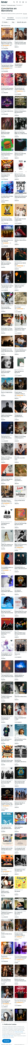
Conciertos (10, 18)
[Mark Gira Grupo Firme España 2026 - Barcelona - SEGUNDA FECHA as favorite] (11, 162)
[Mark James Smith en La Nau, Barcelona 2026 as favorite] (25, 726)
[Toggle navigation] (26, 2)
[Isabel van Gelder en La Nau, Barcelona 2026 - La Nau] (7, 536)
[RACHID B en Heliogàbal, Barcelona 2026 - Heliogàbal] (21, 751)
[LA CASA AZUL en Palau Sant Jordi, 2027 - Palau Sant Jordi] (7, 187)
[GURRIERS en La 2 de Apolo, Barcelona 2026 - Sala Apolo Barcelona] (7, 341)
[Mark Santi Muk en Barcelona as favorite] (25, 683)
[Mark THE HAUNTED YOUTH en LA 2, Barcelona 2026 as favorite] (11, 662)
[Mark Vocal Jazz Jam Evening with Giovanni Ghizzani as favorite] (25, 943)
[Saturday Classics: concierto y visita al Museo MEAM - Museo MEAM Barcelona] (7, 491)
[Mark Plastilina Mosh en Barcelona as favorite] (11, 619)
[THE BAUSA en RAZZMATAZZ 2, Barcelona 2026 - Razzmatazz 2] (21, 406)
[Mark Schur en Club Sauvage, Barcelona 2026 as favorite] (25, 510)
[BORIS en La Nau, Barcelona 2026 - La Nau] (7, 123)
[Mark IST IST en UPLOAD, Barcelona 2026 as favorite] (11, 768)
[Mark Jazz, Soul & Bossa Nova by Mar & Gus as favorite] (11, 966)
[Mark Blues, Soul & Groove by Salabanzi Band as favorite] (25, 531)
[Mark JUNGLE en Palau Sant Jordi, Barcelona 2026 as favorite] (25, 29)
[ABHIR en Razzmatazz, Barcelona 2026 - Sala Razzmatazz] (7, 406)
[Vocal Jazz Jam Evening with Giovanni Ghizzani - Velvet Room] (21, 948)
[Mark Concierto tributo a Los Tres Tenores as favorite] (11, 227)
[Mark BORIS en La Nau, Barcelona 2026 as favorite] (11, 119)
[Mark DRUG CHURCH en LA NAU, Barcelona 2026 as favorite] (25, 619)
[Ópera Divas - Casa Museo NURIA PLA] (7, 948)
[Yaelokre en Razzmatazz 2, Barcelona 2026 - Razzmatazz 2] (21, 470)
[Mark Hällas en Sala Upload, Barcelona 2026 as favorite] (11, 466)
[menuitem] (3, 18)
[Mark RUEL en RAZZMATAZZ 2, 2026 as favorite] (25, 705)
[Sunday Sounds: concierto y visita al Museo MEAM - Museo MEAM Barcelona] (21, 925)
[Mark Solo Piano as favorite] (11, 856)
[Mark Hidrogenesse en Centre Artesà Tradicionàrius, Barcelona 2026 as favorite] (11, 705)
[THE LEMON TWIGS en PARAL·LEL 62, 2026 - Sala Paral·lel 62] (21, 320)
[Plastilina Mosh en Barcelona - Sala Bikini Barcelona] (7, 624)
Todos (3, 18)
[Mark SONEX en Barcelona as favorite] (11, 921)
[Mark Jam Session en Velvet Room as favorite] (25, 250)
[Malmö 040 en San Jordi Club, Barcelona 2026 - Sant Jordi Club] (21, 187)
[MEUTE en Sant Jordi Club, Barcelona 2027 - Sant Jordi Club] (21, 166)
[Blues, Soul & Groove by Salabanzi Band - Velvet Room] (21, 536)
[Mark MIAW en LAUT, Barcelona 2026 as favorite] (11, 878)
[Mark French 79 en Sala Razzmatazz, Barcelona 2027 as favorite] (11, 577)
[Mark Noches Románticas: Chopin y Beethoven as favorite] (25, 1010)
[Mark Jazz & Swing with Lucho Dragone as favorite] (11, 987)
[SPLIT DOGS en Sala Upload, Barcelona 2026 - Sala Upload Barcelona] (21, 773)
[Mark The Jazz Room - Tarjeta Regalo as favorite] (25, 52)
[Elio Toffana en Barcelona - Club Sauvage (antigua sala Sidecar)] (21, 904)
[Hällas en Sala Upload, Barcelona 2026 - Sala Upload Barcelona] (7, 470)
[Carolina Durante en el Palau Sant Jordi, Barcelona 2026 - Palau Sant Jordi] (7, 145)
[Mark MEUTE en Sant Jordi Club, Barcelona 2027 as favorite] (25, 162)
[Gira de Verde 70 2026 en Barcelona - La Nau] (21, 210)
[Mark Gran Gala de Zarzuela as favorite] (25, 987)
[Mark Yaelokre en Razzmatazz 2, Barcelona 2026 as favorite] (25, 466)
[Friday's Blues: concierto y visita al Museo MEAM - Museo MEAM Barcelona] (21, 384)
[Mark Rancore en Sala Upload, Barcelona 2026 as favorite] (11, 294)
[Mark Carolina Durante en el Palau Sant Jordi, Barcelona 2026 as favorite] (11, 140)
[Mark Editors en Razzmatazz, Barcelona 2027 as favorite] (25, 98)
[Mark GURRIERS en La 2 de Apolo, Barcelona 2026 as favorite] (11, 337)
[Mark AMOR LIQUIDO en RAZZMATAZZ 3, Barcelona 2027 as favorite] (25, 662)
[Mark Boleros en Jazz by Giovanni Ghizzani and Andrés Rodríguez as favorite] (25, 966)
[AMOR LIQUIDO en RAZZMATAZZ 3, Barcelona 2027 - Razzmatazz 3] (21, 666)
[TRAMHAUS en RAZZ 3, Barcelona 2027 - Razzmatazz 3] (7, 904)
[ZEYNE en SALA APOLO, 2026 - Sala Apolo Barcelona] (21, 231)
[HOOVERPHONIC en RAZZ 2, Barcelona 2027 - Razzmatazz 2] (21, 558)
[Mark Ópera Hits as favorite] (25, 641)
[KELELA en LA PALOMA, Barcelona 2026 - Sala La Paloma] (21, 145)
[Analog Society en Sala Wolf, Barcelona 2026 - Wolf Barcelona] (7, 751)
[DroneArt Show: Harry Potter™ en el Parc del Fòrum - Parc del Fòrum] (7, 794)
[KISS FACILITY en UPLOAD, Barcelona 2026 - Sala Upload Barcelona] (7, 428)
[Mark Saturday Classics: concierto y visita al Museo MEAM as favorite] (11, 487)
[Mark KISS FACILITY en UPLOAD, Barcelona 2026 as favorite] (11, 423)
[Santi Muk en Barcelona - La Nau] (21, 688)
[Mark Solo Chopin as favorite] (25, 294)
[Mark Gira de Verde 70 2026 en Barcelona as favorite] (25, 206)
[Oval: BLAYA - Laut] (7, 1015)
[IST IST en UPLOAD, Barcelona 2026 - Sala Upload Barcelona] (7, 773)
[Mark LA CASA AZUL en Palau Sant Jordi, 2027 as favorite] (11, 183)
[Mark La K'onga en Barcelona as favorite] (11, 98)
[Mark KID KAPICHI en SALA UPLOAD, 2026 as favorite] (25, 856)
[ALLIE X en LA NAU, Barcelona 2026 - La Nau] (7, 362)
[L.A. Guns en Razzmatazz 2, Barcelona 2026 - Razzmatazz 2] (21, 581)
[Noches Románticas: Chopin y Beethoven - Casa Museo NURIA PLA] (21, 1015)
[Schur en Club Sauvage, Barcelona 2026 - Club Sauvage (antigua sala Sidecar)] (21, 514)
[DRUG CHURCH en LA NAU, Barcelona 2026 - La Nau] (21, 624)
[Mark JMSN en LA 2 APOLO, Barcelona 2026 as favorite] (11, 445)
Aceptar (6, 1041)
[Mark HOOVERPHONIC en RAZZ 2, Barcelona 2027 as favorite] (25, 554)
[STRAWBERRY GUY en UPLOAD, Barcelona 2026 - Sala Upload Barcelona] (7, 645)
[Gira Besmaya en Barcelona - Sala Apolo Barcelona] (7, 514)
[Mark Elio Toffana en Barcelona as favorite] (25, 899)
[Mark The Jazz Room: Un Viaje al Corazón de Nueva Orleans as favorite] (25, 75)
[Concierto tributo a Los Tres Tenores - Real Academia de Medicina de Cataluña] (7, 231)
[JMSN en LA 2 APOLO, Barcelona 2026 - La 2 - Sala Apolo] (7, 449)
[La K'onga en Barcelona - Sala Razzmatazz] (7, 102)
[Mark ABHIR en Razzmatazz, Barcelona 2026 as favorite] (11, 402)
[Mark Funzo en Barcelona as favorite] (25, 487)
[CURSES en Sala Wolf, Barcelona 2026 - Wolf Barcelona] (7, 688)
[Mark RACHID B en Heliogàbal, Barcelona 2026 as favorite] (25, 747)
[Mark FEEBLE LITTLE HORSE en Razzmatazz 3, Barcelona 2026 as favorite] (25, 423)
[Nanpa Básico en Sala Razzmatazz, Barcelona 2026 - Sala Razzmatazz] (7, 320)
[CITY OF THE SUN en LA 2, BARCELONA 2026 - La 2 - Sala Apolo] (21, 341)
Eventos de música (11, 5)
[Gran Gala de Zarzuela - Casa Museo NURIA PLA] (21, 992)
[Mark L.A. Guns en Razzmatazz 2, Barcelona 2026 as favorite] (25, 577)
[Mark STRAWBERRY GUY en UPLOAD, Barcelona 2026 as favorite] (11, 641)
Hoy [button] (13, 22)
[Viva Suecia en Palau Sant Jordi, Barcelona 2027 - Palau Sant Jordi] (7, 210)
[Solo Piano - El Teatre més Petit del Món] (7, 861)
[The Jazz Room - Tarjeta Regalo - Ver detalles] (21, 56)
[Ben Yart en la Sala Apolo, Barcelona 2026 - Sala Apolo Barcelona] (7, 603)
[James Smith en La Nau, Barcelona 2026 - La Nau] (21, 730)
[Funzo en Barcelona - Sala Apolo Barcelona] (21, 491)
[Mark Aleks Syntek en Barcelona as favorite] (25, 814)
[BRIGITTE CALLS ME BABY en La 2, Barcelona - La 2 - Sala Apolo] (21, 123)
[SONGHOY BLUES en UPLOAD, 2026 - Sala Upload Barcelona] (21, 794)
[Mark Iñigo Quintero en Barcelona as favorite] (25, 358)
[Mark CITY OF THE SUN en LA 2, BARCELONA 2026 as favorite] (25, 337)
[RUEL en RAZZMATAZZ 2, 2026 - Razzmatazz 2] (21, 709)
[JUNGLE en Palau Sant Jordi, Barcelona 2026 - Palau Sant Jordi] (21, 34)
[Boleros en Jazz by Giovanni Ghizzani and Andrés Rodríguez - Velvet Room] (21, 971)
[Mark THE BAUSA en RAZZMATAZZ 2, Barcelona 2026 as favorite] (25, 402)
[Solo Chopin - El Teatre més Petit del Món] (21, 298)
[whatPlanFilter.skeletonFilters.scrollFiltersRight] (27, 18)
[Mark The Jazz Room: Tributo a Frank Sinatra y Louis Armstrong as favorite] (11, 52)
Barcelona (3, 5)
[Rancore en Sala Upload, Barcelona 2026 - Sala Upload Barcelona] (7, 298)
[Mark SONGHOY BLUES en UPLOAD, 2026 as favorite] (25, 790)
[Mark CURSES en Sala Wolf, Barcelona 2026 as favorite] (11, 683)
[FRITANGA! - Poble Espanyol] (21, 882)
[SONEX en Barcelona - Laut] (7, 925)
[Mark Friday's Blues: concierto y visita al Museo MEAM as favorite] (25, 379)
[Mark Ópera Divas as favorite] (11, 943)
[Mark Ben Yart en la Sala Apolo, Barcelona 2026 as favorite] (11, 598)
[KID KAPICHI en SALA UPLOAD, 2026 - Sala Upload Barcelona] (21, 861)
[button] (20, 5)
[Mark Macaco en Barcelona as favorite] (11, 379)
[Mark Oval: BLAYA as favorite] (11, 1010)
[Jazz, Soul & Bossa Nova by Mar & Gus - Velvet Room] (7, 971)
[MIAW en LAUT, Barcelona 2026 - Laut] (7, 882)
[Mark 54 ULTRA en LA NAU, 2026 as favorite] (25, 445)
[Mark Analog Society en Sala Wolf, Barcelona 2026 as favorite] (11, 747)
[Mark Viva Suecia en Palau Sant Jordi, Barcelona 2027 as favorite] (11, 206)
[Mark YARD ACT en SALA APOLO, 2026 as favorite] (25, 272)
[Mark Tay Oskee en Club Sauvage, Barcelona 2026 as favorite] (11, 814)
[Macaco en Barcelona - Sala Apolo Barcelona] (7, 384)
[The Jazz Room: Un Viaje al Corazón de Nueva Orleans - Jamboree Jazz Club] (21, 79)
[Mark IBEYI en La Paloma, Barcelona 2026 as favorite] (11, 250)
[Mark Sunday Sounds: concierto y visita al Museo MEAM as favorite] (25, 921)
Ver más (25, 13)
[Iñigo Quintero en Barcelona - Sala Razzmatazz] (21, 362)
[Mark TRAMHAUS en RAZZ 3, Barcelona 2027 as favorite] (11, 899)
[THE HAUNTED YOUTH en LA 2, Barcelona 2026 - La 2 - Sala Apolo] (7, 666)
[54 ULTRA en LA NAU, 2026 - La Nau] (21, 449)
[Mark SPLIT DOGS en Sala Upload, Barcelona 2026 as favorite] (25, 768)
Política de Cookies (19, 1031)
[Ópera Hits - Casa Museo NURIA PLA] (21, 645)
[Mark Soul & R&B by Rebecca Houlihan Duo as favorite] (11, 554)
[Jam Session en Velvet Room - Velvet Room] (21, 254)
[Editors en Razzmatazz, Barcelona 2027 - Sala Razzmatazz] (21, 102)
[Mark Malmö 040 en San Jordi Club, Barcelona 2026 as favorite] (25, 183)
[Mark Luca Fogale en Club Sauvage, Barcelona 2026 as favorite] (25, 835)
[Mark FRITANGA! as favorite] (25, 878)
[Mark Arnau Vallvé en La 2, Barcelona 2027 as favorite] (11, 726)
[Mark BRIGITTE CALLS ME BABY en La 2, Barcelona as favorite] (25, 119)
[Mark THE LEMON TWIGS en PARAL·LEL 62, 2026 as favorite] (25, 315)
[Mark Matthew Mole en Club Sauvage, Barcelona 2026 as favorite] (11, 835)
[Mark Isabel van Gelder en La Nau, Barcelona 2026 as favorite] (11, 531)
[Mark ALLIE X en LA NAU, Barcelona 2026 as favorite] (11, 358)
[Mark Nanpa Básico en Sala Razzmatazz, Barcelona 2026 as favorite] (11, 315)
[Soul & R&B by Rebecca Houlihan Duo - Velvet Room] (7, 558)
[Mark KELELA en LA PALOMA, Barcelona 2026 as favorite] (25, 140)
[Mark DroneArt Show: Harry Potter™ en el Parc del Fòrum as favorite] (11, 790)
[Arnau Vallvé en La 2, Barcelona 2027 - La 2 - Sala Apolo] (7, 730)
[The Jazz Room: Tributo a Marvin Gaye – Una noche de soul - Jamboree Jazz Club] (7, 277)
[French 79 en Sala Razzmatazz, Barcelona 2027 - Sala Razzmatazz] (7, 581)
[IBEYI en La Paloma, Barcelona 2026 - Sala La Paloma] (7, 254)
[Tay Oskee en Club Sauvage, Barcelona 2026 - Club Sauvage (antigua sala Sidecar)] (7, 818)
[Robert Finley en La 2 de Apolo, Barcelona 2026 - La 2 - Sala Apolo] (21, 603)
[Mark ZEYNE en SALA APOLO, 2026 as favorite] (25, 227)
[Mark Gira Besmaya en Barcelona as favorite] (11, 510)
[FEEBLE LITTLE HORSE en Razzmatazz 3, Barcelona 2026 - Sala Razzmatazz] (21, 428)
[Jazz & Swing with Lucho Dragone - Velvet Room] (7, 992)
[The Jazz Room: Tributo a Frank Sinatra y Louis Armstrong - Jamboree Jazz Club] (7, 56)
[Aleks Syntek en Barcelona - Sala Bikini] (21, 818)
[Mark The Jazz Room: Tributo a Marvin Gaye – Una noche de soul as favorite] (11, 272)
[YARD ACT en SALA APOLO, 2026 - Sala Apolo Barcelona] (21, 277)
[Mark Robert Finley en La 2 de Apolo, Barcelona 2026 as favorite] (25, 598)
